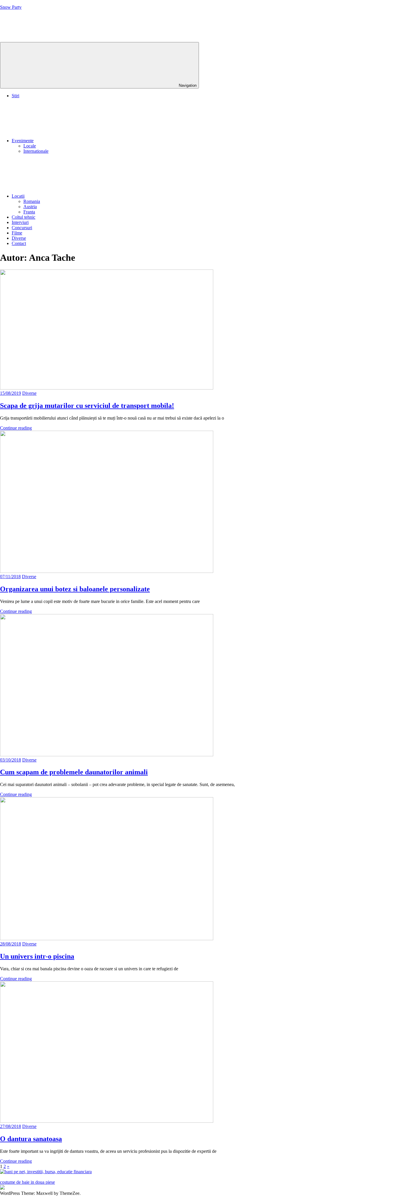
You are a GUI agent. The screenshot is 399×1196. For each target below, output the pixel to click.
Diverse (19, 238)
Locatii (18, 196)
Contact (19, 243)
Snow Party (11, 7)
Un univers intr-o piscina (37, 956)
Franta (29, 211)
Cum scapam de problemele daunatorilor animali (74, 772)
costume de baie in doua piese (27, 1182)
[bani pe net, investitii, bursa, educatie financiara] (46, 1171)
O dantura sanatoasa (31, 1139)
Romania (31, 201)
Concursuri (22, 227)
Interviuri (20, 222)
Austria (30, 206)
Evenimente (23, 140)
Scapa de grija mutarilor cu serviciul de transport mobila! (87, 405)
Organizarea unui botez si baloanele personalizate (75, 589)
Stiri (15, 95)
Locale (29, 145)
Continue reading (16, 427)
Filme (17, 232)
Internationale (35, 151)
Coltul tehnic (23, 217)
